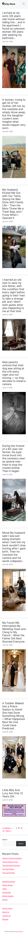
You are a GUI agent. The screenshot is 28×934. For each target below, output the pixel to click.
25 (4, 831)
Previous (6, 828)
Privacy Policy (7, 908)
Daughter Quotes (8, 881)
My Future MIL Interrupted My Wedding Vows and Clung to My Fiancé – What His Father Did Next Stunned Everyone (14, 632)
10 (22, 828)
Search (4, 840)
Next (8, 831)
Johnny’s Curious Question (12, 858)
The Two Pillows (8, 869)
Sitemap (5, 919)
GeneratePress (19, 931)
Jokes (4, 889)
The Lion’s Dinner (8, 873)
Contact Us (6, 916)
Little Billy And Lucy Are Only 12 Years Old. (12, 793)
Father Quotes (7, 885)
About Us (5, 912)
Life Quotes (6, 892)
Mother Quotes (7, 896)
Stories (4, 900)
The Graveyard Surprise (11, 865)
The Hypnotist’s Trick (10, 862)
